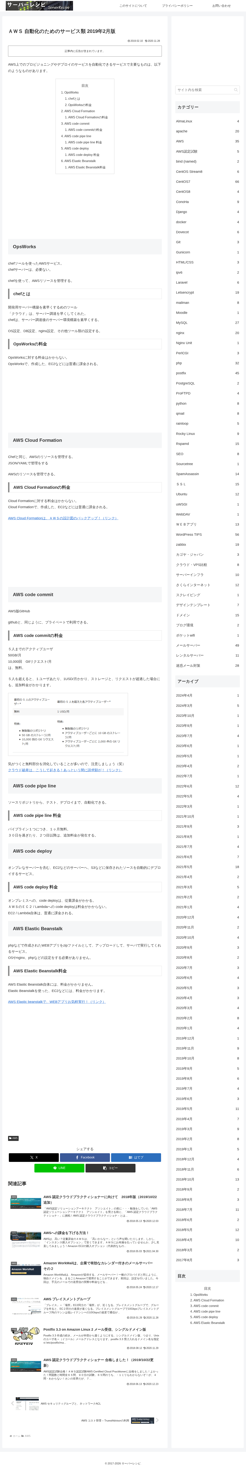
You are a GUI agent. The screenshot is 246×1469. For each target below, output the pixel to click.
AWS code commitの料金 (85, 129)
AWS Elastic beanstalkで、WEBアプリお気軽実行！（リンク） (57, 1002)
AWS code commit (76, 123)
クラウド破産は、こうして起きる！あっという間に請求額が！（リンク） (65, 770)
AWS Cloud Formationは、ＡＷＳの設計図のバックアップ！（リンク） (63, 518)
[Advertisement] (85, 205)
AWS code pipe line (77, 136)
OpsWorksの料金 (80, 105)
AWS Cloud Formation (79, 111)
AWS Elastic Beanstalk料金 (87, 167)
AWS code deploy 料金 (84, 154)
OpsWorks (71, 92)
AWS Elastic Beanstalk (80, 161)
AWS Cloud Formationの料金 (88, 117)
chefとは (74, 98)
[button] (110, 1168)
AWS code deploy (76, 148)
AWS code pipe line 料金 (85, 142)
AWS (14, 1138)
